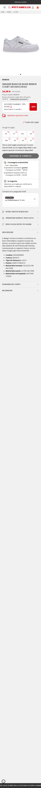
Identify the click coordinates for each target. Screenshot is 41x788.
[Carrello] (37, 7)
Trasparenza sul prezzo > (19, 99)
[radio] (6, 134)
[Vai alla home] (21, 7)
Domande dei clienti (11, 284)
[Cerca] (9, 7)
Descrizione (7, 232)
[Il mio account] (32, 7)
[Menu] (4, 7)
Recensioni (7, 290)
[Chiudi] (3, 781)
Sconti (16, 12)
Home (2, 12)
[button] (20, 74)
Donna (9, 12)
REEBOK (5, 79)
